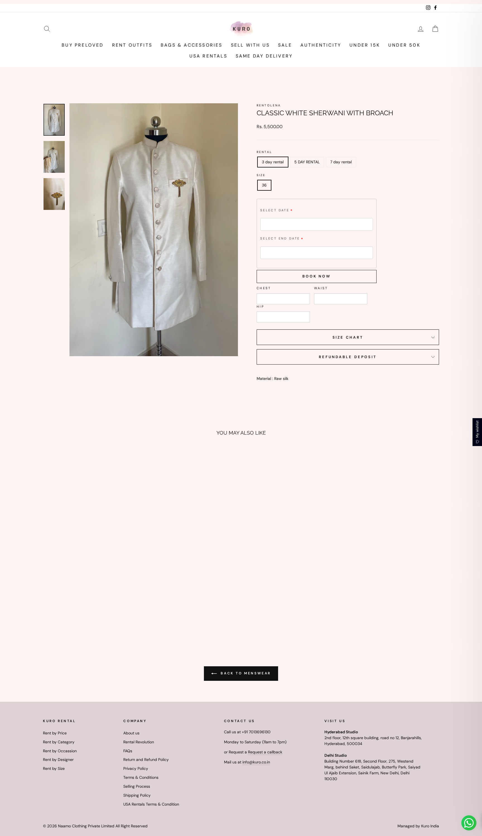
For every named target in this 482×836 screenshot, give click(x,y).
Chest (264, 288)
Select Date (274, 210)
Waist (321, 288)
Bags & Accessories (192, 45)
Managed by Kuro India (418, 825)
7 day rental (341, 161)
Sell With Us (250, 45)
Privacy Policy (135, 768)
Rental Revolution (138, 741)
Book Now (316, 276)
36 (264, 185)
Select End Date (280, 238)
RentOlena (269, 105)
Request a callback (265, 751)
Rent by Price (55, 733)
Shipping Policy (137, 795)
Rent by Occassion (60, 750)
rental (264, 152)
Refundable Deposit (348, 356)
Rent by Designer (58, 759)
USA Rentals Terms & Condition (151, 804)
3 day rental (273, 161)
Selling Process (136, 786)
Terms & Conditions (140, 777)
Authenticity (320, 45)
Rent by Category (58, 741)
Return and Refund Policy (146, 759)
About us (131, 733)
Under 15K (365, 45)
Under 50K (404, 45)
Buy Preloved (82, 45)
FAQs (127, 750)
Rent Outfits (132, 45)
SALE (285, 45)
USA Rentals (208, 56)
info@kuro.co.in (256, 762)
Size (261, 175)
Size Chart (347, 337)
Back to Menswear (245, 673)
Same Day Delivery (264, 56)
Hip (260, 306)
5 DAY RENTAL (307, 161)
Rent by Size (54, 768)
